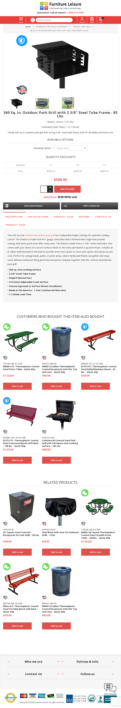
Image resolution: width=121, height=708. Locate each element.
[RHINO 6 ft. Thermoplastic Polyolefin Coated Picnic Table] (21, 341)
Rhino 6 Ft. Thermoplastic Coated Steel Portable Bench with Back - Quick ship (21, 609)
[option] (22, 103)
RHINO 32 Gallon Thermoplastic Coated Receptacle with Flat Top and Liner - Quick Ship (59, 369)
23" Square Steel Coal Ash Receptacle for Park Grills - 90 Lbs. (21, 534)
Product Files (64, 216)
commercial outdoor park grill (39, 235)
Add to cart (67, 189)
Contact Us (103, 216)
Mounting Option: (42, 147)
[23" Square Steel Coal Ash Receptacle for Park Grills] (21, 507)
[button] (110, 694)
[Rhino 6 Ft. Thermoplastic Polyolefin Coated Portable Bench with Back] (21, 581)
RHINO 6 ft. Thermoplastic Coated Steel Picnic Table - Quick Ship (21, 368)
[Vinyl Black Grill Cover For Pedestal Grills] (60, 507)
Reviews (84, 216)
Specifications (38, 216)
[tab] (14, 217)
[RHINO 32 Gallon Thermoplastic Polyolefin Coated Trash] (60, 341)
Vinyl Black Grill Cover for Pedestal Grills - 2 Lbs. (60, 534)
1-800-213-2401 (75, 12)
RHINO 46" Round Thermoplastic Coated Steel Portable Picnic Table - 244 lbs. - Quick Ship (98, 535)
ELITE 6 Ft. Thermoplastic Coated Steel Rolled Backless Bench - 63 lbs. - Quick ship (98, 369)
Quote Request (92, 20)
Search (33, 20)
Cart (102, 18)
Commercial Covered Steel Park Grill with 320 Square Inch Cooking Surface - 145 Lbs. (60, 443)
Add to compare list (91, 206)
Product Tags (16, 224)
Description (14, 216)
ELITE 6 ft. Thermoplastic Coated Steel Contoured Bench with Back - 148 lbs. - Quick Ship (21, 443)
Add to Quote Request (33, 206)
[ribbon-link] (6, 327)
